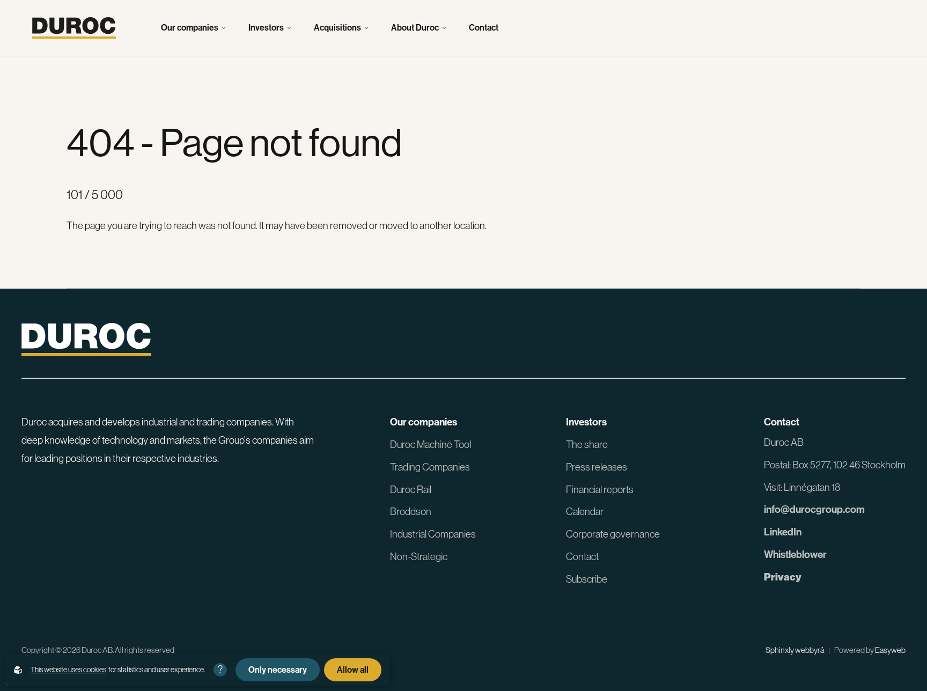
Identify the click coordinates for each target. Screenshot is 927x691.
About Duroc (415, 28)
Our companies (189, 28)
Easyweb (890, 650)
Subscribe (586, 579)
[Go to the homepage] (74, 28)
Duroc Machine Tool (430, 444)
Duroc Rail (410, 489)
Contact (483, 28)
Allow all (353, 670)
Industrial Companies (433, 534)
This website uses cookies (68, 669)
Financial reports (600, 489)
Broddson (410, 511)
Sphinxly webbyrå (795, 650)
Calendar (585, 511)
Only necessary (277, 670)
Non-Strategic (418, 556)
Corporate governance (613, 534)
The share (587, 444)
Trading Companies (430, 467)
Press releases (596, 467)
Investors (266, 28)
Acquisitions (337, 28)
